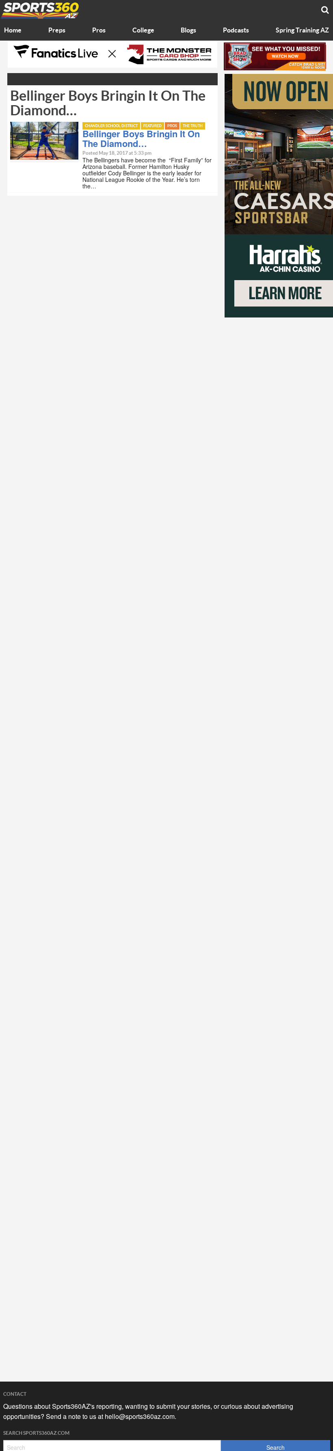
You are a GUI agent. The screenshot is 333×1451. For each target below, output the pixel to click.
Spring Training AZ (302, 30)
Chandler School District (111, 126)
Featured (152, 126)
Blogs (188, 30)
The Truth (193, 126)
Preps (56, 30)
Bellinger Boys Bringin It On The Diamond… (141, 138)
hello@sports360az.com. (140, 1416)
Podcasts (236, 30)
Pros (99, 30)
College (143, 30)
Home (13, 30)
